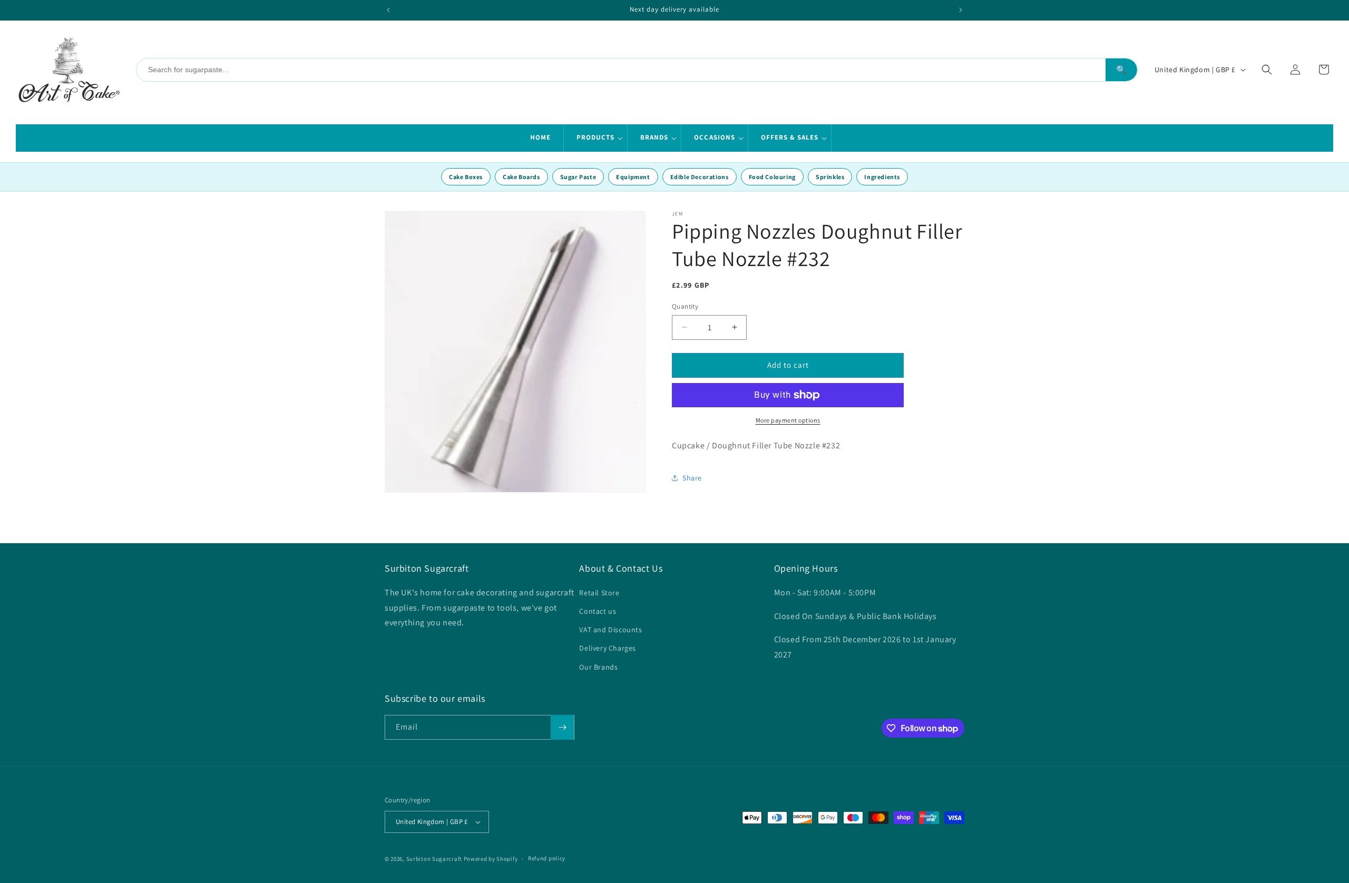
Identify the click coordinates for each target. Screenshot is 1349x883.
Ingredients (882, 177)
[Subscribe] (562, 727)
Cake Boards (521, 177)
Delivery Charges (607, 648)
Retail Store (599, 592)
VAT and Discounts (610, 629)
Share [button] (692, 478)
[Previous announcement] (388, 10)
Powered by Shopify (491, 858)
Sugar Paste (578, 177)
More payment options (788, 420)
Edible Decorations (699, 177)
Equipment (633, 177)
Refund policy (546, 858)
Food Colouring (772, 177)
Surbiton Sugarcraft (434, 858)
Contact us (597, 611)
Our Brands (598, 667)
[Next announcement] (960, 10)
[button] (596, 138)
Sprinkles (830, 177)
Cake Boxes (466, 177)
